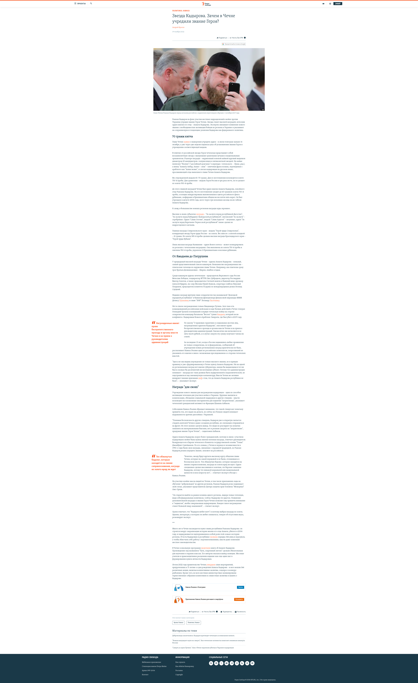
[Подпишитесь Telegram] (232, 663)
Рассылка (179, 671)
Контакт (145, 675)
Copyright (179, 675)
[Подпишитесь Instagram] (237, 663)
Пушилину (184, 301)
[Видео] (323, 3)
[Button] (222, 37)
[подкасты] (330, 3)
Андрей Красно (178, 27)
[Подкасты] (247, 663)
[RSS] (242, 663)
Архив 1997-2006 (148, 671)
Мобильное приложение (151, 662)
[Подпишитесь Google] (211, 663)
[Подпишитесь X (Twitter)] (221, 663)
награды (200, 214)
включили (205, 548)
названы (214, 537)
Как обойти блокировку (184, 666)
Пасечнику (214, 301)
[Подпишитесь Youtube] (226, 663)
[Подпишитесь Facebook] (216, 663)
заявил (187, 142)
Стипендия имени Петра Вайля (154, 666)
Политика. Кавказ (181, 11)
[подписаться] (252, 663)
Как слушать (180, 662)
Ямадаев (221, 315)
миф (200, 378)
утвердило (211, 565)
